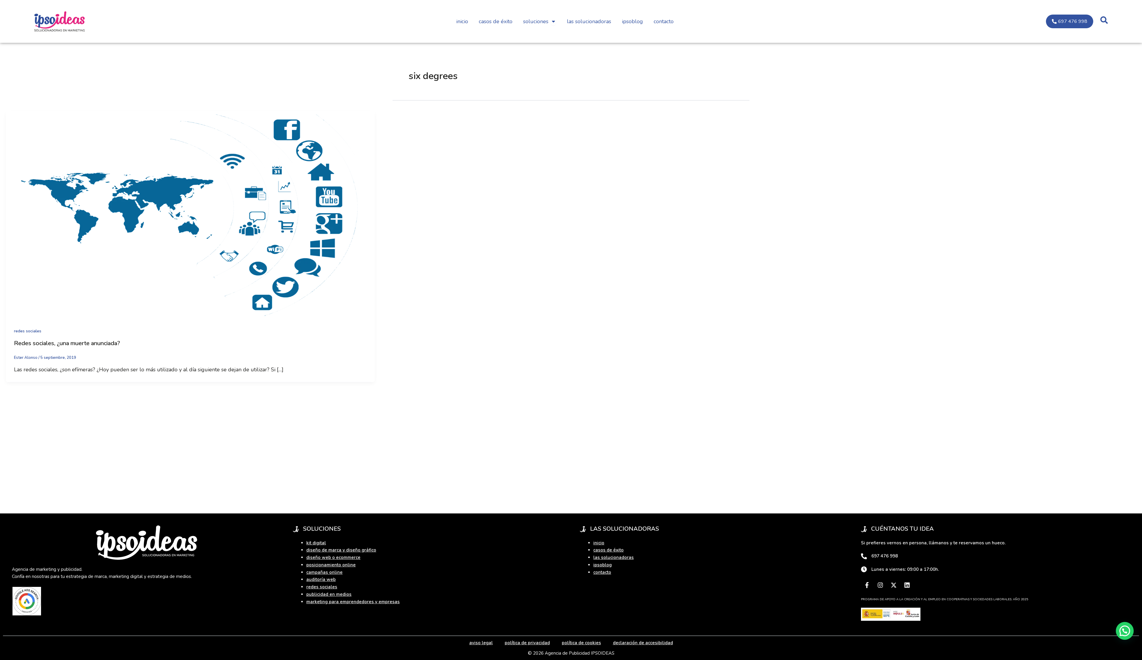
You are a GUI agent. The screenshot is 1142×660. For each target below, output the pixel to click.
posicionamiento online (331, 565)
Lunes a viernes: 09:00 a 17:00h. (905, 569)
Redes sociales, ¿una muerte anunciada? (67, 343)
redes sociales (27, 331)
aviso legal (481, 643)
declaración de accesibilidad (643, 643)
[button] (1125, 631)
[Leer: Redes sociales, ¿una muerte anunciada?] (190, 214)
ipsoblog (602, 565)
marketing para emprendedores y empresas (353, 602)
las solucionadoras (613, 557)
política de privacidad (527, 643)
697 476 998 (884, 556)
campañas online (324, 572)
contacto (602, 572)
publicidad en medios (329, 594)
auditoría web (321, 579)
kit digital (316, 543)
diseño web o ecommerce (333, 557)
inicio (598, 543)
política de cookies (581, 643)
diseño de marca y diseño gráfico (341, 550)
